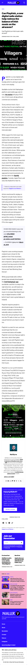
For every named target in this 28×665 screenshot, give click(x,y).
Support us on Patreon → (15, 188)
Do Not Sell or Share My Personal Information (13, 662)
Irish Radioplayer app (11, 282)
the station (8, 94)
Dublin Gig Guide (13, 584)
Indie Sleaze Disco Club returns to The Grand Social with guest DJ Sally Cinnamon (17, 580)
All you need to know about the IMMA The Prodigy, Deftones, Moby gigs (16, 603)
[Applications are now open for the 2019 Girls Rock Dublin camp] (19, 561)
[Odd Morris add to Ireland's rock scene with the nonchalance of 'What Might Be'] (7, 561)
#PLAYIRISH (10, 234)
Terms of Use (7, 547)
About (3, 627)
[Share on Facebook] (3, 522)
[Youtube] (8, 481)
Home (3, 624)
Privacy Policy (19, 546)
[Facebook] (16, 481)
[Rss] (20, 481)
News (3, 8)
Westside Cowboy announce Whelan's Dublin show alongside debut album (17, 596)
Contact (4, 634)
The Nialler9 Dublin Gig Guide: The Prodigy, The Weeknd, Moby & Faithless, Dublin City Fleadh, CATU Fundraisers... (17, 587)
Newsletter (5, 631)
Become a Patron (10, 509)
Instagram (4, 641)
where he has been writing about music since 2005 (13, 461)
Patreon (4, 638)
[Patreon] (12, 481)
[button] (2, 2)
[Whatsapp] (10, 481)
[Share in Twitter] (6, 522)
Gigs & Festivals (14, 592)
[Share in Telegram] (9, 522)
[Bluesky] (14, 481)
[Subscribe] (21, 542)
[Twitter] (18, 481)
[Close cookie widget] (25, 649)
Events (11, 576)
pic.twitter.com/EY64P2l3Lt (12, 239)
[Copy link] (12, 522)
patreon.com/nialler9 (9, 476)
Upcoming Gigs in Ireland (8, 645)
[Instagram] (6, 481)
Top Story (7, 517)
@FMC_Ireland (8, 236)
